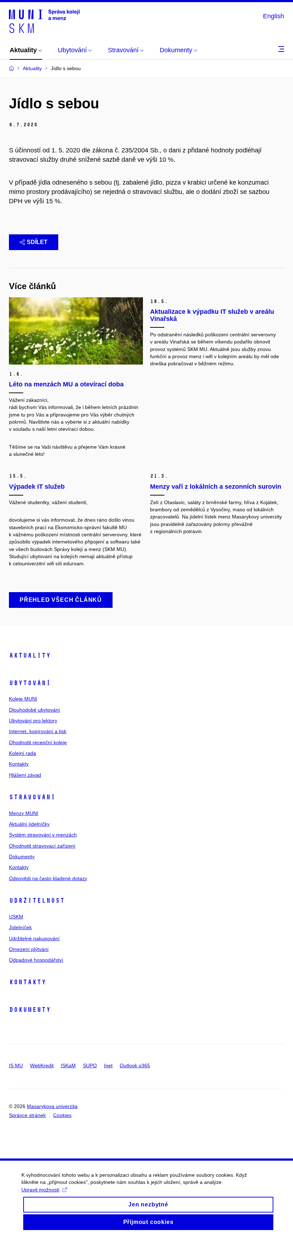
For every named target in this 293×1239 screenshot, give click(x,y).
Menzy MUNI (23, 813)
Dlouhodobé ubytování (34, 710)
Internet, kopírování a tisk (37, 731)
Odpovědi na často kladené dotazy (48, 878)
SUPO (90, 1065)
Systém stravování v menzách (43, 835)
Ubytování (30, 683)
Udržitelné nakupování (34, 938)
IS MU (16, 1065)
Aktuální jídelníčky (29, 824)
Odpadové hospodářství (36, 960)
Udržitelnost (37, 900)
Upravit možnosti (40, 1189)
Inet (108, 1065)
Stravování (32, 797)
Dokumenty (22, 856)
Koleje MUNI (23, 699)
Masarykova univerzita (52, 1106)
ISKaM (68, 1065)
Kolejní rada (22, 753)
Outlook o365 (135, 1065)
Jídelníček (20, 927)
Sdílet (37, 242)
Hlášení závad (25, 775)
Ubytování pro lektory (33, 720)
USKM (16, 917)
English (273, 16)
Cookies (62, 1115)
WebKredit (42, 1065)
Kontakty (19, 764)
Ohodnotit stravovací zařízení (42, 846)
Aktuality (30, 655)
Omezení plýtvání (29, 949)
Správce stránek (27, 1115)
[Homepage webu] (44, 21)
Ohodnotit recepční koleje (38, 742)
